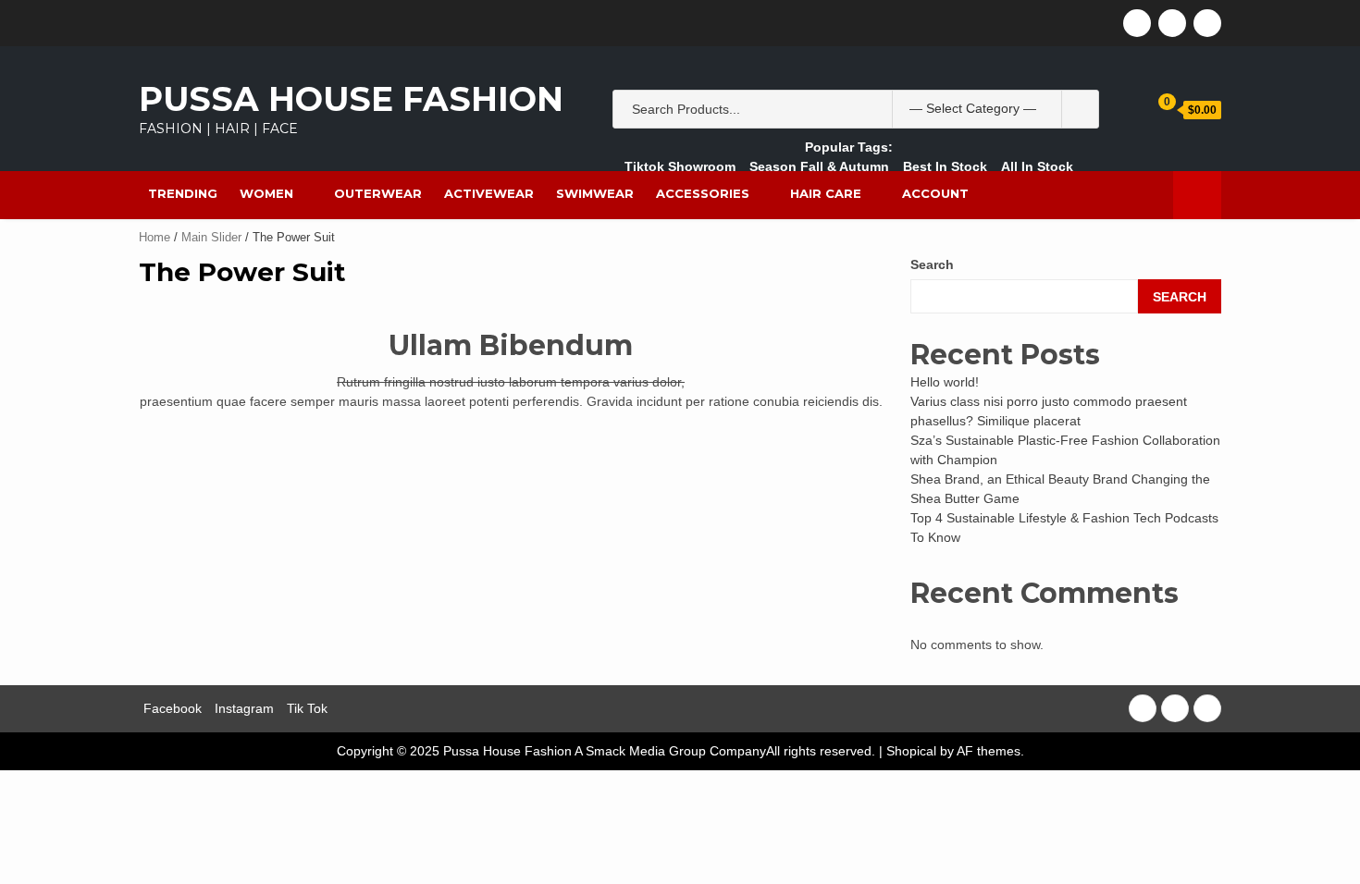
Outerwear (378, 193)
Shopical (911, 750)
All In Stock (1037, 166)
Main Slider (211, 237)
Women (266, 193)
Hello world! (944, 381)
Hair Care (825, 193)
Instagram (244, 708)
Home (154, 237)
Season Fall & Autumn (819, 166)
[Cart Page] (1153, 109)
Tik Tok (307, 708)
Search (932, 264)
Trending (182, 193)
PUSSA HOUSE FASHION (351, 99)
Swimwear (595, 193)
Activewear (489, 193)
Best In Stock (945, 166)
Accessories (702, 193)
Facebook (172, 708)
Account (935, 193)
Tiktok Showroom (680, 166)
